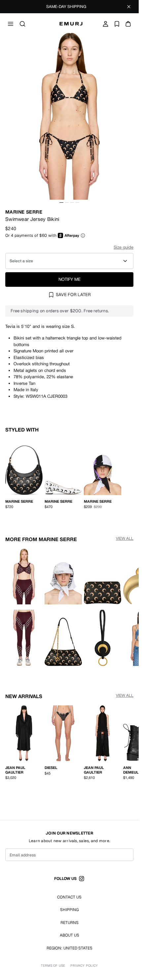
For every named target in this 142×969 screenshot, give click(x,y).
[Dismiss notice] (128, 6)
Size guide (123, 247)
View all (124, 537)
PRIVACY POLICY (84, 966)
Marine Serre (23, 212)
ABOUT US (69, 935)
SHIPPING (69, 909)
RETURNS (69, 922)
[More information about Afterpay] (83, 235)
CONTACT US (69, 897)
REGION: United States (69, 948)
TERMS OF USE (53, 966)
